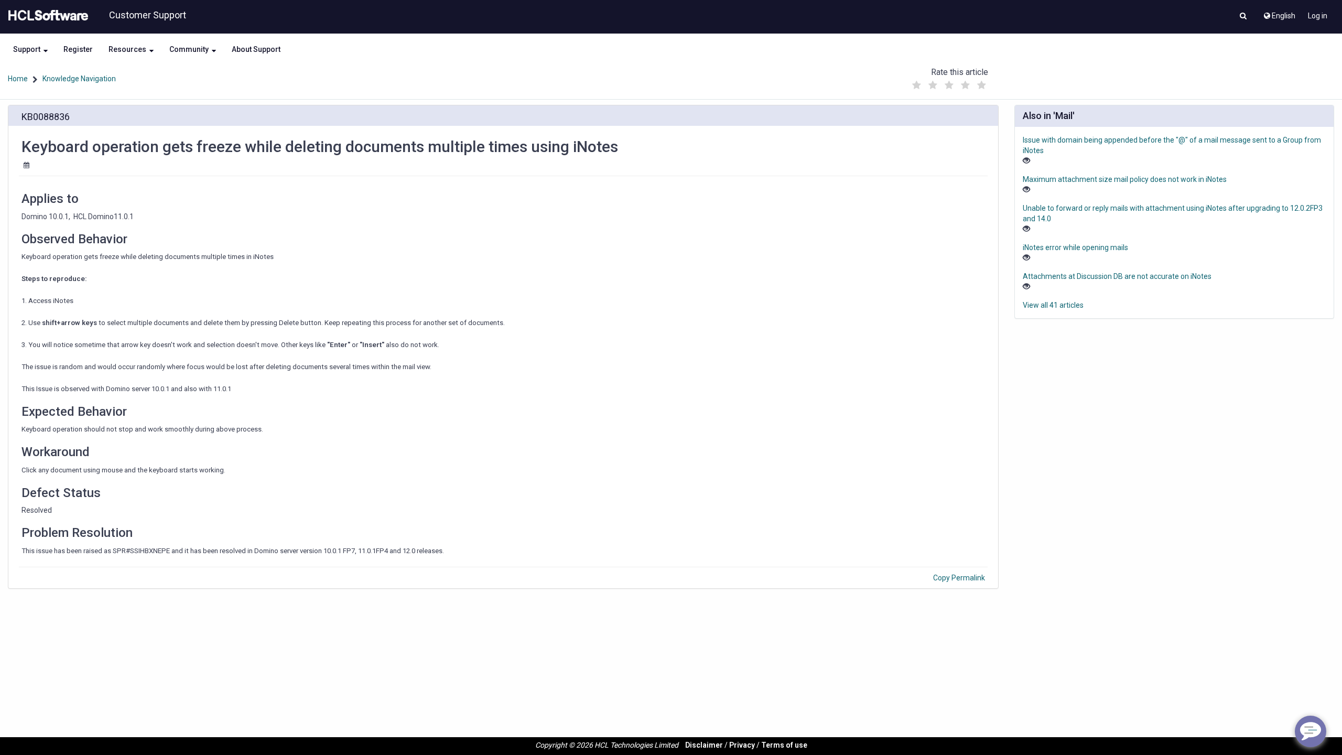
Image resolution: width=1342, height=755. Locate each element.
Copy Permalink (959, 578)
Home (18, 78)
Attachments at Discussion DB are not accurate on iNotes (1117, 276)
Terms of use (784, 745)
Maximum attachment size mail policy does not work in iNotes (1125, 179)
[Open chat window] (1310, 731)
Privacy (742, 745)
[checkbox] (917, 85)
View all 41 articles (1053, 305)
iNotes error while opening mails (1075, 247)
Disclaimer (704, 745)
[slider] (949, 82)
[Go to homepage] (46, 15)
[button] (1243, 16)
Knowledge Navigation (79, 78)
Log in (1317, 16)
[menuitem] (1279, 13)
